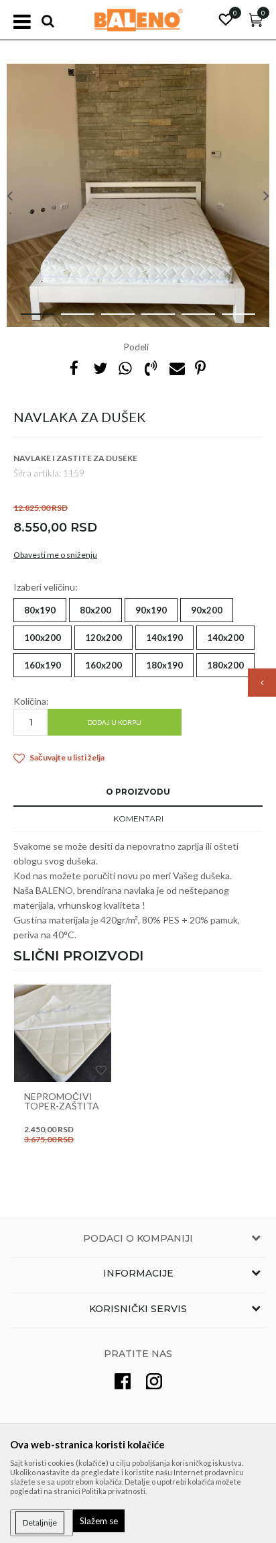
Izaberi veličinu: (45, 587)
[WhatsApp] (125, 367)
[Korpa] (256, 23)
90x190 (151, 610)
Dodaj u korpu (114, 722)
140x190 (164, 637)
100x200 (42, 637)
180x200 (225, 665)
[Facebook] (74, 367)
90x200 (206, 610)
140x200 (225, 637)
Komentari (138, 818)
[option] (138, 195)
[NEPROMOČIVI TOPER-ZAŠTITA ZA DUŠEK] (62, 1033)
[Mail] (176, 367)
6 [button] (228, 319)
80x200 (95, 610)
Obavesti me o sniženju (55, 555)
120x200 (103, 637)
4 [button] (148, 319)
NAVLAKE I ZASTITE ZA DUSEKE (75, 458)
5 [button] (188, 319)
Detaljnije (40, 1522)
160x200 (103, 665)
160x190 (42, 665)
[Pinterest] (200, 367)
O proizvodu (138, 792)
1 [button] (27, 319)
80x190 (40, 610)
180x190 (164, 665)
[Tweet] (100, 367)
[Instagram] (154, 1381)
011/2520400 (163, 784)
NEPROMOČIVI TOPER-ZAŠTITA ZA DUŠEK (61, 1106)
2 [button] (67, 319)
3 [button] (108, 319)
